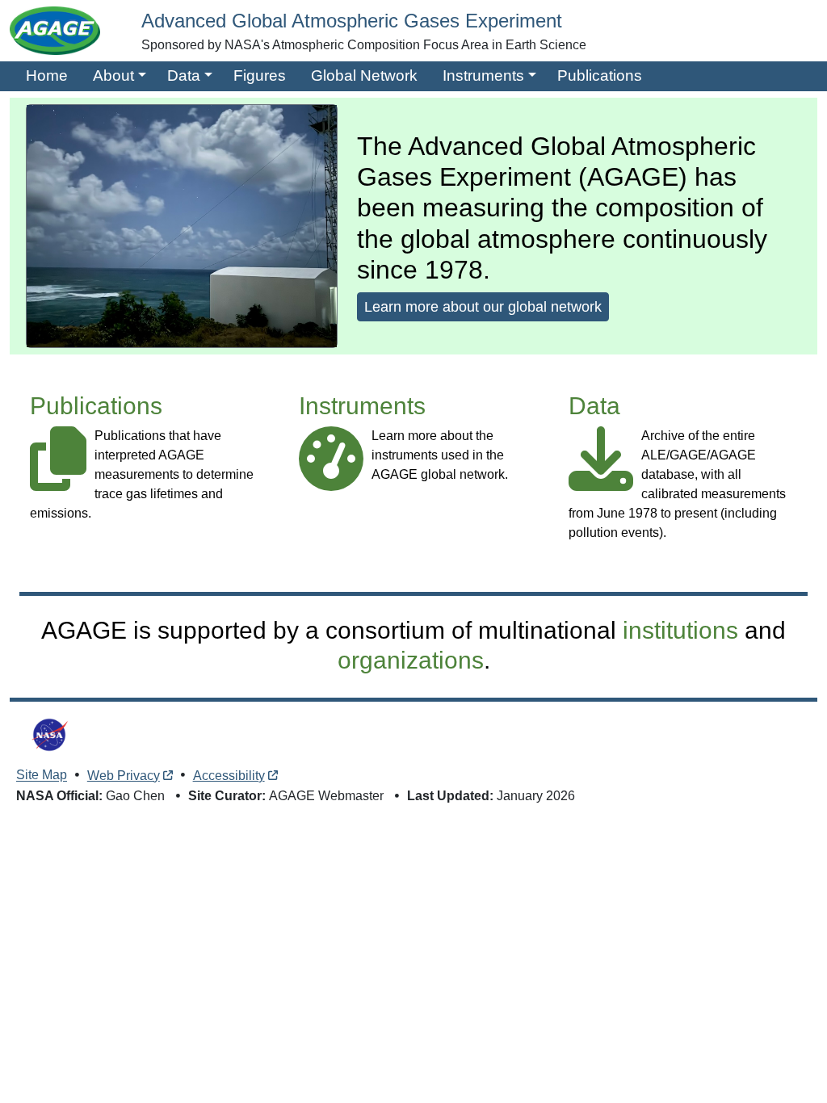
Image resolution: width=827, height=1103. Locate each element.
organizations (411, 659)
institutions (680, 630)
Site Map (41, 775)
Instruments (483, 75)
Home (47, 75)
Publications (599, 75)
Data (183, 75)
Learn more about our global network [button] (483, 307)
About (113, 75)
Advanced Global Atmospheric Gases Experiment (351, 20)
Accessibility (229, 775)
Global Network (364, 75)
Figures (259, 75)
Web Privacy (123, 775)
